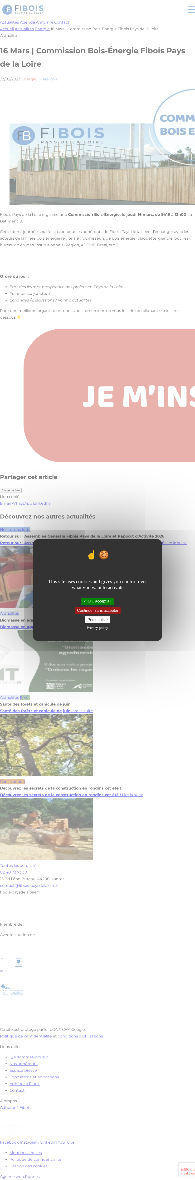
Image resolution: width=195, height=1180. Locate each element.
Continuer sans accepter (97, 610)
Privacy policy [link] (97, 628)
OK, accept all (99, 601)
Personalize (98, 620)
